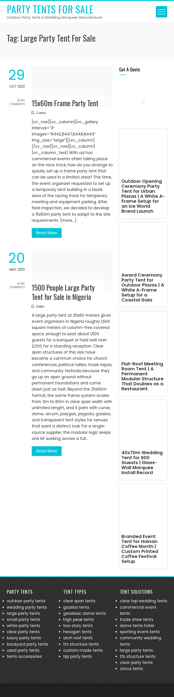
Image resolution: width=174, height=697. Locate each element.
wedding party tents (27, 607)
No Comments (17, 102)
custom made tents (83, 650)
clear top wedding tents (143, 601)
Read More (46, 233)
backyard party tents (27, 644)
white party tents (23, 625)
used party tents (23, 650)
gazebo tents (76, 607)
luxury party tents (24, 638)
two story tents (78, 625)
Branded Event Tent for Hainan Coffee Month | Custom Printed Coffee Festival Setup (139, 549)
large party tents (23, 613)
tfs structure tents (81, 644)
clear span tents (79, 601)
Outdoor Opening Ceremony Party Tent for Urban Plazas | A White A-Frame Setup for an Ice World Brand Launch (143, 196)
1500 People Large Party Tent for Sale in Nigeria (63, 292)
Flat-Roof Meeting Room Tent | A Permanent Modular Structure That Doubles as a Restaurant (142, 376)
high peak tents (78, 619)
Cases (41, 113)
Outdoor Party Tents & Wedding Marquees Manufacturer (54, 17)
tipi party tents (77, 656)
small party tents (23, 619)
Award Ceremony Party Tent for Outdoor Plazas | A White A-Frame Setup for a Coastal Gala (142, 287)
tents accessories (24, 656)
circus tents (131, 668)
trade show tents (136, 619)
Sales (40, 306)
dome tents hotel (137, 625)
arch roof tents (78, 638)
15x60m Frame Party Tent (65, 103)
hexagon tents (77, 631)
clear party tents (23, 631)
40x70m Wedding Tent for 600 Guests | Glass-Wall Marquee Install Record (142, 462)
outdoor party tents (26, 601)
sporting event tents (140, 631)
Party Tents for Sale (50, 9)
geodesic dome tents (84, 613)
